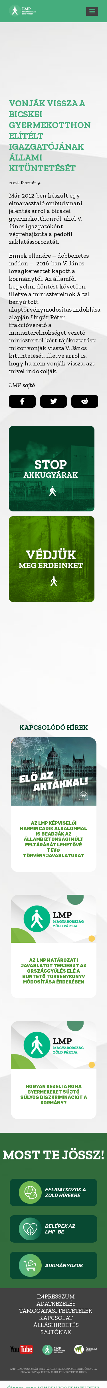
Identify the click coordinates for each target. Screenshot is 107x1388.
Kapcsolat (56, 1317)
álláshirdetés (56, 1324)
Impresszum (56, 1296)
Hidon (83, 1371)
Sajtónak (56, 1332)
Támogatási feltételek (55, 1310)
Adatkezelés (56, 1303)
